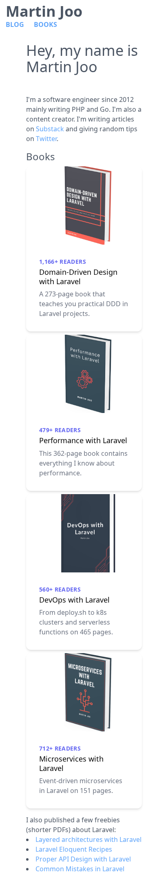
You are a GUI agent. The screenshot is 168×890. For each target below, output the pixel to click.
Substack (50, 128)
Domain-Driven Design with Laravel (78, 276)
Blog (15, 24)
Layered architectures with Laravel (88, 839)
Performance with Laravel (83, 440)
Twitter (46, 138)
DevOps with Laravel (74, 600)
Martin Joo (44, 11)
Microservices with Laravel (71, 763)
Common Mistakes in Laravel (79, 868)
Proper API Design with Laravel (83, 859)
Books (45, 24)
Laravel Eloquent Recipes (73, 849)
